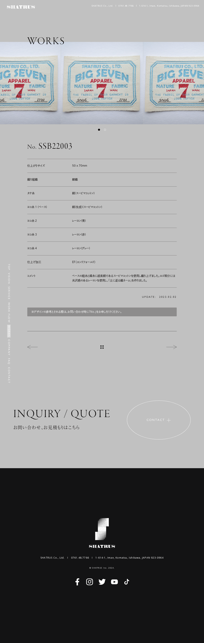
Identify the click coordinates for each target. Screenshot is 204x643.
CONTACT (9, 375)
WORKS (9, 331)
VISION (9, 278)
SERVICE (9, 293)
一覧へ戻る (102, 347)
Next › (171, 347)
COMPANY (9, 347)
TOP (9, 267)
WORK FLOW (9, 312)
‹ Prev (32, 347)
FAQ (9, 361)
